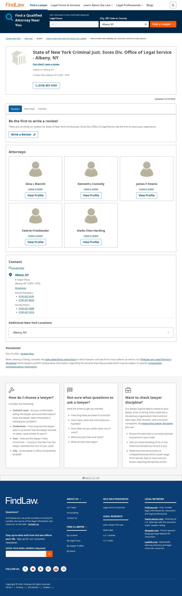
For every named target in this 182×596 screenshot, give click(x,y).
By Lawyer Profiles (75, 545)
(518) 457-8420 (26, 300)
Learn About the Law (113, 524)
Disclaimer (33, 587)
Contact (42, 108)
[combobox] (74, 24)
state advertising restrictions (60, 359)
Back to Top (92, 478)
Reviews (15, 108)
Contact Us (72, 518)
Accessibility (72, 512)
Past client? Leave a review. (46, 64)
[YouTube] (33, 569)
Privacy (20, 587)
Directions (20, 288)
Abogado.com (152, 530)
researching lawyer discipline (157, 423)
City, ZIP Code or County (113, 18)
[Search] (173, 5)
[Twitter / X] (40, 569)
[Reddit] (56, 569)
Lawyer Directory (13, 38)
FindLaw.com (151, 507)
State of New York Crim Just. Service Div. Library (66, 38)
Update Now (27, 353)
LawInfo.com (151, 542)
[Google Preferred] (63, 569)
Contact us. (33, 524)
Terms (9, 587)
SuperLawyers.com (154, 519)
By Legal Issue (73, 540)
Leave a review (35, 189)
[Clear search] (145, 24)
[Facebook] (25, 569)
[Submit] (49, 554)
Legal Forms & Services (114, 507)
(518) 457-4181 (26, 296)
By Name (71, 551)
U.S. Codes (108, 540)
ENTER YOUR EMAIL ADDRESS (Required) (25, 548)
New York (29, 38)
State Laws (108, 530)
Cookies (47, 587)
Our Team (71, 507)
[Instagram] (48, 569)
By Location (72, 535)
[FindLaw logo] (16, 5)
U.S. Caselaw (109, 535)
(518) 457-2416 (26, 312)
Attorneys (29, 108)
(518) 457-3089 (26, 308)
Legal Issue (56, 18)
